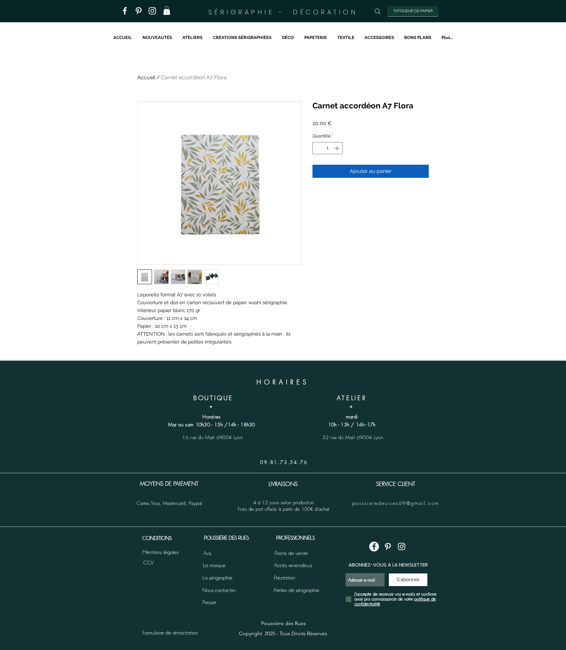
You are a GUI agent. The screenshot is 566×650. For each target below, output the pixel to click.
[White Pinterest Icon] (388, 546)
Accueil (146, 77)
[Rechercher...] (378, 11)
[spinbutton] (327, 148)
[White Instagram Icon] (401, 546)
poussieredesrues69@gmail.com (395, 503)
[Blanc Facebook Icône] (125, 11)
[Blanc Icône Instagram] (152, 11)
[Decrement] (317, 148)
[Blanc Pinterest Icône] (138, 11)
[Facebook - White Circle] (374, 546)
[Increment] (337, 148)
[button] (166, 10)
